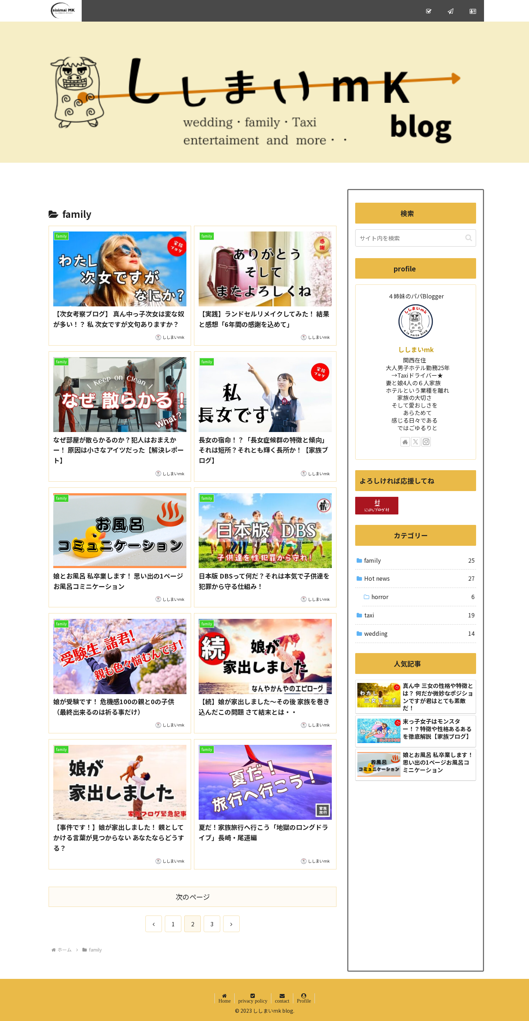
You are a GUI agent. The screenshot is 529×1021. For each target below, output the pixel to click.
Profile (304, 1000)
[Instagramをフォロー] (426, 441)
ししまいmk (416, 349)
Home (224, 1000)
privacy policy (252, 1000)
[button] (468, 238)
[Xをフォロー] (415, 441)
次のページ (193, 897)
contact (282, 1000)
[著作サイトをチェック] (405, 441)
